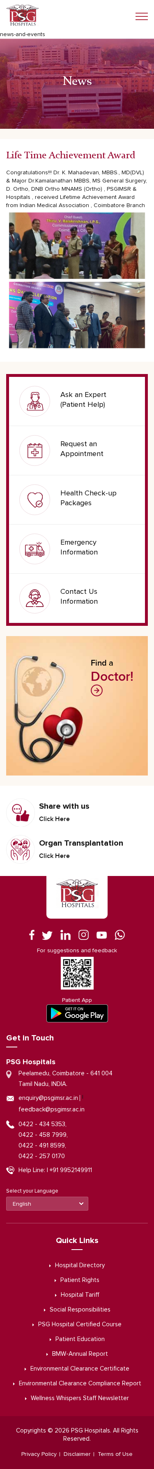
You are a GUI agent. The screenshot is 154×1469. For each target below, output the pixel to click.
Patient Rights (79, 1280)
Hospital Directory (80, 1265)
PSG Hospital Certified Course (80, 1324)
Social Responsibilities (80, 1310)
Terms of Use (115, 1454)
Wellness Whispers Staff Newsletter (80, 1398)
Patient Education (80, 1339)
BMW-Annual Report (80, 1354)
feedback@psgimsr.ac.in (51, 1109)
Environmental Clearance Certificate (79, 1369)
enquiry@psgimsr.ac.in (48, 1098)
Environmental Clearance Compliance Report (80, 1383)
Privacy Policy (39, 1454)
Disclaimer (77, 1454)
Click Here (54, 819)
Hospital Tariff (80, 1295)
